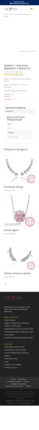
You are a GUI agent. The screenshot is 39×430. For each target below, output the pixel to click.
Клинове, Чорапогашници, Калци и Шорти (19, 338)
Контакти (26, 381)
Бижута (7, 356)
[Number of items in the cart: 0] (5, 284)
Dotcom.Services (25, 403)
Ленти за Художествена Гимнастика (17, 353)
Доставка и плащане (14, 381)
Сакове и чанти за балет (13, 364)
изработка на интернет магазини (17, 401)
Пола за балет (9, 335)
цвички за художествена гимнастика (17, 323)
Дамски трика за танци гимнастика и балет (19, 329)
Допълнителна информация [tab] (16, 108)
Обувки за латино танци (13, 326)
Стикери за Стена (11, 367)
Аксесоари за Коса (11, 359)
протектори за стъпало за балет (15, 350)
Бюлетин (28, 386)
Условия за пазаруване (18, 384)
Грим (7, 361)
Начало (6, 14)
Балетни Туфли (10, 320)
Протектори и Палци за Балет (15, 347)
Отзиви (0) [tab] (9, 111)
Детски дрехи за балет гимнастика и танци (19, 332)
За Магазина (22, 379)
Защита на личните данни (14, 386)
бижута (11, 14)
